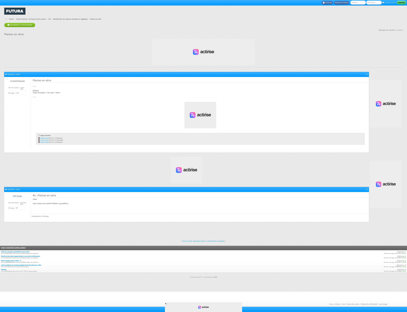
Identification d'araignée (215, 241)
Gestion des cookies (353, 304)
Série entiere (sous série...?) (11, 261)
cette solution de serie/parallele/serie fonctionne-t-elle (21, 265)
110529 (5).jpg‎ (44, 140)
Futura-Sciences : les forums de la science (31, 19)
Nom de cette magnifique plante (194, 241)
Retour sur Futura (341, 3)
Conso (343, 304)
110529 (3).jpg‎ (44, 138)
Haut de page (383, 304)
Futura (331, 304)
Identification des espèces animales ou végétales (70, 19)
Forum (11, 19)
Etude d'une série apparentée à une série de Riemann (20, 256)
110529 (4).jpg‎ (44, 142)
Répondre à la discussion (19, 25)
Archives (337, 304)
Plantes (3, 270)
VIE (49, 19)
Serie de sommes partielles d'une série (15, 252)
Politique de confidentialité (368, 304)
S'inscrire (327, 3)
